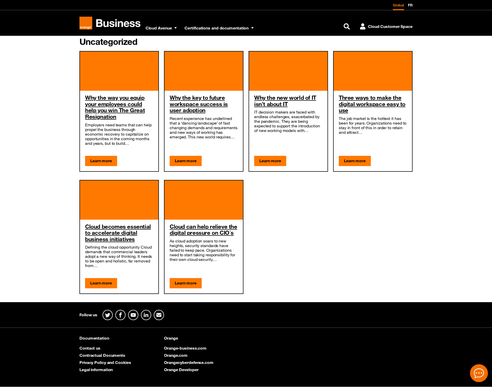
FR (410, 5)
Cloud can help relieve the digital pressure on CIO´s (203, 229)
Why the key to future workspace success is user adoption (199, 104)
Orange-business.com (185, 348)
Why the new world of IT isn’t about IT (285, 100)
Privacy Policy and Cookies (105, 362)
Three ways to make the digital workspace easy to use (372, 104)
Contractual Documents (102, 355)
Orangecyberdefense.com (188, 362)
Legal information (96, 369)
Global (398, 5)
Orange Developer (181, 369)
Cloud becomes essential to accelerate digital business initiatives (118, 232)
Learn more (101, 160)
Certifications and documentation (216, 27)
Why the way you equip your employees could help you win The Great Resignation (115, 107)
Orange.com (176, 355)
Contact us (89, 348)
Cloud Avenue (159, 27)
